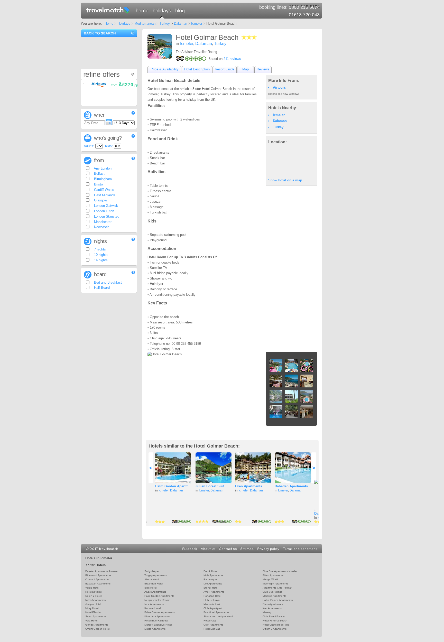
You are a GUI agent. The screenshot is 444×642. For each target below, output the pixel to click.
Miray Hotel (91, 608)
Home (142, 10)
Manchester (102, 222)
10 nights (100, 255)
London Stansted (106, 216)
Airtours (279, 87)
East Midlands (104, 195)
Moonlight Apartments (275, 583)
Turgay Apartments (155, 575)
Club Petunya (211, 600)
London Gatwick (105, 206)
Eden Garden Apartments (159, 612)
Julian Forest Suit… (211, 486)
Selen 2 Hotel (93, 595)
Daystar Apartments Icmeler (101, 571)
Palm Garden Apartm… (173, 486)
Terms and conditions (300, 548)
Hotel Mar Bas (211, 628)
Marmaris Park (211, 604)
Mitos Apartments (95, 600)
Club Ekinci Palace (274, 616)
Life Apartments (212, 583)
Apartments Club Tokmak (277, 587)
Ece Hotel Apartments (216, 612)
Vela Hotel (91, 620)
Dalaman (180, 23)
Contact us (228, 548)
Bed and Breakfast (107, 282)
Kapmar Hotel (152, 608)
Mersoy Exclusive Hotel (158, 624)
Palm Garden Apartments (159, 595)
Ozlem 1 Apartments (97, 579)
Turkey (165, 23)
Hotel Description (197, 69)
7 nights (99, 249)
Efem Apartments (273, 604)
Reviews (263, 69)
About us (208, 548)
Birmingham (102, 179)
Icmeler (196, 23)
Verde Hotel (92, 587)
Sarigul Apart (152, 571)
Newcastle (101, 227)
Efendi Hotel (210, 587)
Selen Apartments (95, 616)
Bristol (98, 184)
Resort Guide (224, 69)
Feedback (189, 548)
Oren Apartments (248, 486)
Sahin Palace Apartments (278, 600)
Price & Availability (165, 69)
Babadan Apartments (291, 486)
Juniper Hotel (93, 604)
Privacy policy (268, 548)
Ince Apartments (154, 604)
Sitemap (247, 548)
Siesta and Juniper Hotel (218, 616)
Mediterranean (144, 23)
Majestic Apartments (274, 595)
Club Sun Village (272, 591)
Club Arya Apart (212, 608)
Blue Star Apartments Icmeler (280, 571)
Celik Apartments (213, 624)
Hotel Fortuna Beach (275, 620)
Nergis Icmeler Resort (157, 600)
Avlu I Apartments (213, 591)
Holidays (162, 10)
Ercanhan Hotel (153, 583)
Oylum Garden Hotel (97, 628)
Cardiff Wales (103, 190)
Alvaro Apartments (155, 591)
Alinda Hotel (151, 579)
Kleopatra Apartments (157, 616)
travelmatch (108, 9)
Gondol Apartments (96, 624)
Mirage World (270, 579)
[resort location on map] (291, 160)
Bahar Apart (210, 579)
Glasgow (100, 200)
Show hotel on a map (285, 180)
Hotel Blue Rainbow (156, 620)
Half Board (101, 288)
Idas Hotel (150, 587)
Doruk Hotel (210, 571)
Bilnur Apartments (273, 575)
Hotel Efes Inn (93, 612)
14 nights (100, 260)
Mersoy (267, 612)
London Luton (103, 211)
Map (245, 69)
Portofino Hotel (212, 595)
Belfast (99, 173)
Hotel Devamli (93, 591)
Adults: (89, 146)
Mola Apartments (213, 575)
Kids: (109, 146)
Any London (102, 168)
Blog (180, 10)
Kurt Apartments (272, 608)
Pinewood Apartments (98, 575)
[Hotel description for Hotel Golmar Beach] (159, 46)
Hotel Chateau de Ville (276, 624)
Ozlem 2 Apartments (274, 628)
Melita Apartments (154, 628)
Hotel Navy (209, 620)
